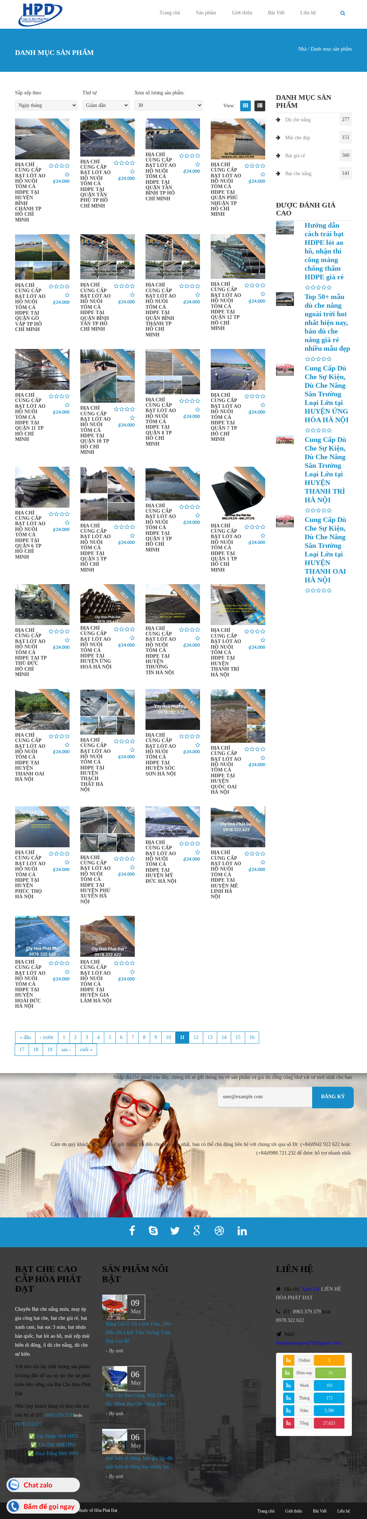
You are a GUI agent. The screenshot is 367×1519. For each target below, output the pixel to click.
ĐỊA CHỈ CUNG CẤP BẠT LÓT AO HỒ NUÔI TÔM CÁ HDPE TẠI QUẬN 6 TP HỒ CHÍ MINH (30, 535)
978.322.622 (30, 1424)
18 (35, 1049)
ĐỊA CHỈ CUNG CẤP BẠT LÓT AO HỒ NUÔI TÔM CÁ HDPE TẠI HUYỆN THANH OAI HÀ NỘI (30, 757)
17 (21, 1049)
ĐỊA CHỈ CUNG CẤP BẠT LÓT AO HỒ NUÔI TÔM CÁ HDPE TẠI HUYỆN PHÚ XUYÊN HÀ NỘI (95, 879)
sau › (66, 1049)
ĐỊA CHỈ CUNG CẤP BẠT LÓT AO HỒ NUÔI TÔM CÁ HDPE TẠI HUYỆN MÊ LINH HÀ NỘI (226, 874)
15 (237, 1037)
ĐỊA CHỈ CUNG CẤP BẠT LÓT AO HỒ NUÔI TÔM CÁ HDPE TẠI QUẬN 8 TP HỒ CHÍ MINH (161, 422)
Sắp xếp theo (28, 92)
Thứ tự (89, 92)
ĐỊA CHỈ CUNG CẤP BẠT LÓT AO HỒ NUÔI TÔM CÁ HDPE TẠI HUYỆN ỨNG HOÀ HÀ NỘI (95, 647)
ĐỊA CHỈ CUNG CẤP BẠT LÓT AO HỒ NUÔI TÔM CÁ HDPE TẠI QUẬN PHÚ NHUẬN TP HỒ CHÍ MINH (226, 189)
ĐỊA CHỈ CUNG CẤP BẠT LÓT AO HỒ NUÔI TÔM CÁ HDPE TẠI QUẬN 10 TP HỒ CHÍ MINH (95, 430)
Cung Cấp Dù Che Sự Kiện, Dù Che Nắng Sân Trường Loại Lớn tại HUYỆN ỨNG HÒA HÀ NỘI (327, 394)
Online (304, 1360)
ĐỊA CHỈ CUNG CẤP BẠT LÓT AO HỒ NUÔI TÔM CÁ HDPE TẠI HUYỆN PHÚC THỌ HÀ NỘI (30, 874)
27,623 (329, 1423)
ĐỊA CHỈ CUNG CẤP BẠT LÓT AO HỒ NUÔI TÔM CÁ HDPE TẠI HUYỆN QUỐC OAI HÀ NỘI (226, 770)
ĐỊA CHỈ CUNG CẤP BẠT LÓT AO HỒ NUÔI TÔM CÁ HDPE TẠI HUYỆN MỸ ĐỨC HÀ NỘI (161, 862)
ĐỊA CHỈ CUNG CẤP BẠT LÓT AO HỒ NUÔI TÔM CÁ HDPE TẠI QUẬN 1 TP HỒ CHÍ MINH (226, 548)
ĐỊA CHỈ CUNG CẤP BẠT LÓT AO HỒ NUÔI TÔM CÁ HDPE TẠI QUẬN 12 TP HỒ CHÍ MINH (226, 306)
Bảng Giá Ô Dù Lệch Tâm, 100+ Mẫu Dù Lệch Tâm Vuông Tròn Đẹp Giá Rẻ (139, 1332)
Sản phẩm (206, 12)
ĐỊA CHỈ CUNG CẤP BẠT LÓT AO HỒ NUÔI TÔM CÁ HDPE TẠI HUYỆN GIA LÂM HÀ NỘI (95, 981)
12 (196, 1037)
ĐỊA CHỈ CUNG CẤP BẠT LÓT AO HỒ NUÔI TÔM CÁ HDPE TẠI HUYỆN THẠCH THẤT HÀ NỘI (95, 765)
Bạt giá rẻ (295, 155)
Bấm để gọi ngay (49, 1506)
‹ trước (47, 1037)
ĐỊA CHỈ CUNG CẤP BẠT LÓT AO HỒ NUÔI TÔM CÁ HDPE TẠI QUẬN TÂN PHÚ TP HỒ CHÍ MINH (95, 184)
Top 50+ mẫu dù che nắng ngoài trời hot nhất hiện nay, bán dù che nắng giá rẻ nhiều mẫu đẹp (327, 322)
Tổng (304, 1423)
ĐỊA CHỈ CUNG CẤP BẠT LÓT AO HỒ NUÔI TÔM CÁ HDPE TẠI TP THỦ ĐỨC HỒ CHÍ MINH (31, 652)
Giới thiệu (242, 12)
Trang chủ (169, 12)
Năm (304, 1410)
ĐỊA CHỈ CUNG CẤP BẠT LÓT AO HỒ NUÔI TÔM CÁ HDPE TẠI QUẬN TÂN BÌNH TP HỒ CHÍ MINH (161, 176)
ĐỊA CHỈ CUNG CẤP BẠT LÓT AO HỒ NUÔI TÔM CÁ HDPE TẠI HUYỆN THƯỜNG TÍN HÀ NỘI (161, 650)
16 (251, 1037)
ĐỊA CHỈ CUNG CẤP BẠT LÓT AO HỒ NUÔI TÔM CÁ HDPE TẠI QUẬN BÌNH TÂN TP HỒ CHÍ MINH (95, 307)
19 (49, 1049)
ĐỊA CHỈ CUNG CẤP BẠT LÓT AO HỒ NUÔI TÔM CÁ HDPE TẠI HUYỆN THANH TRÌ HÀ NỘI (226, 652)
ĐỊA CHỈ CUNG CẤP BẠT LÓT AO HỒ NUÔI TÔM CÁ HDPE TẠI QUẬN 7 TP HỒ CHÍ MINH (226, 417)
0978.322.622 (290, 1320)
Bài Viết (276, 12)
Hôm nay (304, 1372)
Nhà (302, 49)
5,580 (329, 1410)
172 (329, 1398)
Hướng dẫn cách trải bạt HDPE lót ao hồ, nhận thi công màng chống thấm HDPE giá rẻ (324, 251)
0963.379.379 (58, 1415)
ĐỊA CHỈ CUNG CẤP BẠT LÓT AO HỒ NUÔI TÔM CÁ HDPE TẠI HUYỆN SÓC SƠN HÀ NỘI (161, 754)
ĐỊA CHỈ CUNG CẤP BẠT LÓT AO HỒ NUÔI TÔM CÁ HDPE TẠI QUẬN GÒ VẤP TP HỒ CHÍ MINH (30, 307)
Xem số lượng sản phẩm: (159, 92)
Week (304, 1385)
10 (168, 1037)
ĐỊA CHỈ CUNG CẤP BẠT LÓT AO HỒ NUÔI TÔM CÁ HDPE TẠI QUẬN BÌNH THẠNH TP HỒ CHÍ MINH (161, 309)
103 (329, 1385)
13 (210, 1037)
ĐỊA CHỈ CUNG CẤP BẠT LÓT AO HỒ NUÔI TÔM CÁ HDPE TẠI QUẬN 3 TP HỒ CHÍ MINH (161, 528)
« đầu (25, 1037)
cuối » (86, 1049)
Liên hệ (308, 12)
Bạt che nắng (298, 173)
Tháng (304, 1398)
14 (224, 1037)
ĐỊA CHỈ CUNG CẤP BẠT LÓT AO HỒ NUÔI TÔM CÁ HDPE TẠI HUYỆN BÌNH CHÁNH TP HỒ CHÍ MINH (30, 192)
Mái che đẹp (297, 137)
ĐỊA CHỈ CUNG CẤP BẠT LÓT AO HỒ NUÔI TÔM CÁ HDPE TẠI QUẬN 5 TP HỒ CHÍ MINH (95, 548)
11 (182, 1037)
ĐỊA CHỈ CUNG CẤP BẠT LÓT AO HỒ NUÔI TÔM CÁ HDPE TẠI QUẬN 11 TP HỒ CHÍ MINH (30, 417)
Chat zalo (38, 1485)
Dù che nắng (298, 119)
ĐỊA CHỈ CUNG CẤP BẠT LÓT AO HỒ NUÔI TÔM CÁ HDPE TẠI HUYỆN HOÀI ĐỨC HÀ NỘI (30, 984)
